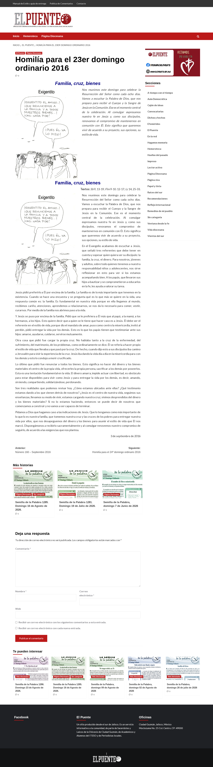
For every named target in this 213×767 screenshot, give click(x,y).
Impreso (152, 161)
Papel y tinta (154, 186)
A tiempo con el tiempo (160, 92)
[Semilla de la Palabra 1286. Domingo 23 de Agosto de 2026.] (30, 668)
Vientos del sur (156, 236)
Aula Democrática (157, 99)
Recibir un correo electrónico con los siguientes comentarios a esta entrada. (62, 622)
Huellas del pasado (158, 155)
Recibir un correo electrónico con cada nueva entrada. (50, 628)
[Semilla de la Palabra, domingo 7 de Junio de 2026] (122, 484)
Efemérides (154, 123)
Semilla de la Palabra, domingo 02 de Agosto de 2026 (143, 687)
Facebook (21, 717)
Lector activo (155, 167)
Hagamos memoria (157, 142)
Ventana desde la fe (158, 223)
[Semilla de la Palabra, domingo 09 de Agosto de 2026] (106, 668)
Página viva (154, 179)
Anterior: (33, 450)
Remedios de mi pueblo (160, 211)
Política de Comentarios (61, 3)
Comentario (23, 548)
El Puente (20, 53)
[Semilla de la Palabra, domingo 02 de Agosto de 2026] (144, 668)
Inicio (16, 36)
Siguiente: (116, 450)
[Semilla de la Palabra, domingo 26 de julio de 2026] (182, 668)
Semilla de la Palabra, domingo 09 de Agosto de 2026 (105, 687)
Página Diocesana (52, 36)
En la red (152, 136)
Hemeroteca (30, 36)
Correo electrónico (86, 593)
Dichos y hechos (156, 117)
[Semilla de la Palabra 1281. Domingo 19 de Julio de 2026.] (78, 484)
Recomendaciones (157, 198)
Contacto (81, 3)
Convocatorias (155, 111)
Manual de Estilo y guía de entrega (29, 3)
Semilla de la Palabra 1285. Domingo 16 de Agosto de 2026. (31, 506)
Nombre (21, 591)
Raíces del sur (155, 192)
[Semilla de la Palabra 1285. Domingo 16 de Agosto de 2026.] (34, 484)
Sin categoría (39, 494)
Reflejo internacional (159, 204)
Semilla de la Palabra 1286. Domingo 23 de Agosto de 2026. (29, 687)
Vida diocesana (156, 229)
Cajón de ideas (155, 105)
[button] (198, 36)
